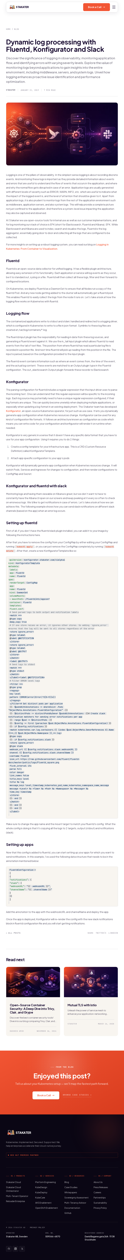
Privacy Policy (100, 1208)
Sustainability (100, 1202)
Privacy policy (37, 1227)
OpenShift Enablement (46, 1208)
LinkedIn (113, 933)
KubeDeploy (41, 1192)
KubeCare (40, 1197)
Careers (97, 1192)
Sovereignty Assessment (76, 1197)
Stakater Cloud (13, 1182)
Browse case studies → (77, 1095)
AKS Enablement (43, 1202)
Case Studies (70, 1187)
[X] (22, 1249)
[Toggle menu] (114, 7)
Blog (16, 29)
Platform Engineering (45, 1182)
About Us (98, 1182)
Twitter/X (101, 933)
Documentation (72, 1208)
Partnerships (100, 1197)
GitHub (67, 1213)
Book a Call (94, 7)
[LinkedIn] (15, 1249)
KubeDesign (41, 1187)
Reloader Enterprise (15, 1201)
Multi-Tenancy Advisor (75, 1202)
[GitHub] (8, 1249)
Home (8, 29)
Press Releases (101, 1187)
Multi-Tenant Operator (17, 1196)
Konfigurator (13, 410)
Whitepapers (70, 1192)
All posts (13, 933)
